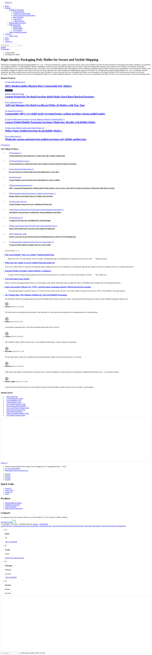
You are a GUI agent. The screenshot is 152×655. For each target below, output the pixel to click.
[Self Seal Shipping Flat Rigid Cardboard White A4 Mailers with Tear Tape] (14, 102)
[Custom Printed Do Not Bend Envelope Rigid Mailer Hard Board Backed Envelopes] (14, 94)
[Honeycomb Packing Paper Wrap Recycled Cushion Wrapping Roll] (33, 226)
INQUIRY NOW (6, 522)
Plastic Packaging (15, 25)
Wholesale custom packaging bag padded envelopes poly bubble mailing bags (45, 139)
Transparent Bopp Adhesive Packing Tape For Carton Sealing (30, 245)
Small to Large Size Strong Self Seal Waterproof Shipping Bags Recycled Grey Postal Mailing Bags (42, 237)
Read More (9, 90)
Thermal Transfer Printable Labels (18, 413)
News (7, 38)
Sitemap (35, 524)
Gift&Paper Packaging (16, 10)
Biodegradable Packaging (17, 23)
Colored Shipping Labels (15, 398)
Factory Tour (13, 36)
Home (7, 6)
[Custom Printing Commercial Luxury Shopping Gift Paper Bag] (18, 201)
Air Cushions (17, 30)
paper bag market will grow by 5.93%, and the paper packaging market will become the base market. (48, 287)
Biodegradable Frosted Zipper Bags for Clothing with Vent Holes (31, 196)
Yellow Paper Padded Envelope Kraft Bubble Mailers (33, 130)
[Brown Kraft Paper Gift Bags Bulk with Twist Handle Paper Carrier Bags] (21, 169)
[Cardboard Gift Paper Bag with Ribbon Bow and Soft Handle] (16, 218)
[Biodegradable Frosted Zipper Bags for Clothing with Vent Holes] (32, 193)
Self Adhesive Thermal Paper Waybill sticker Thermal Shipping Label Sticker (35, 212)
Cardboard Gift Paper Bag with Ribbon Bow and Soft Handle (30, 220)
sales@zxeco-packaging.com (16, 470)
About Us (8, 34)
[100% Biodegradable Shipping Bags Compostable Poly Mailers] (15, 82)
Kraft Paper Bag (18, 12)
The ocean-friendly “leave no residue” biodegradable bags (29, 255)
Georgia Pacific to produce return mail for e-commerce (28, 271)
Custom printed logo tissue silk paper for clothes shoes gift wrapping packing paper (37, 156)
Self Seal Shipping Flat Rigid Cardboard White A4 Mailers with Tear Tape (45, 105)
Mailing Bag (17, 27)
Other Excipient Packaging (18, 32)
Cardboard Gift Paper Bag (21, 13)
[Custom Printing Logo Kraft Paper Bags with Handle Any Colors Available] (15, 177)
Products (8, 8)
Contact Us (8, 41)
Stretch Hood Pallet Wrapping (16, 406)
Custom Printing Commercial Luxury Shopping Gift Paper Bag (30, 204)
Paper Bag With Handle (92, 526)
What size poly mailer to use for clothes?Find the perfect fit (29, 263)
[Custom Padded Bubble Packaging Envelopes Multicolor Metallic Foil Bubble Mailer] (35, 119)
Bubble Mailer (18, 28)
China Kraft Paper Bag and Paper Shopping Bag (68, 526)
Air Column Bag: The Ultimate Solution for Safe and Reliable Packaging (36, 295)
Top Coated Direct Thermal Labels (18, 408)
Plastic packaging (10, 506)
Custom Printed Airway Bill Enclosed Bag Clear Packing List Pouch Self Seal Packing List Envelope (42, 164)
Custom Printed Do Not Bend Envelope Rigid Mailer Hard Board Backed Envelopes (49, 96)
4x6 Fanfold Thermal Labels (16, 415)
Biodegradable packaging (13, 503)
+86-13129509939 (12, 468)
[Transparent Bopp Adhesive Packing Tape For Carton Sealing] (31, 242)
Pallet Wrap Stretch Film (14, 411)
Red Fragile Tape (12, 397)
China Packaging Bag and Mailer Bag (113, 526)
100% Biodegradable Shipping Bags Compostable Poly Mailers (38, 86)
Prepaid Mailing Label (14, 400)
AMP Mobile (43, 524)
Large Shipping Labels (14, 402)
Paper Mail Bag (18, 17)
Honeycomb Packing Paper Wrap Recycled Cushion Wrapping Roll (32, 228)
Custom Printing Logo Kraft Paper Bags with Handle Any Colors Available (34, 180)
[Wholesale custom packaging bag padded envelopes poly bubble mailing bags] (13, 136)
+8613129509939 (11, 577)
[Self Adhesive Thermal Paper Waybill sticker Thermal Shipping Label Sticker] (36, 210)
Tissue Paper (17, 19)
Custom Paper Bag (45, 526)
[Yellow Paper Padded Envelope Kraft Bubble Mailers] (24, 128)
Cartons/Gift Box (19, 21)
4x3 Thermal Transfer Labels (16, 404)
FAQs (7, 40)
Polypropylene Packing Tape (16, 410)
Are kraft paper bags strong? (17, 279)
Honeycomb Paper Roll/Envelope (24, 15)
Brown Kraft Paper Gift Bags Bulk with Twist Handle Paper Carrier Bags (34, 172)
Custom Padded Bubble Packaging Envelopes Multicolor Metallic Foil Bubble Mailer (50, 122)
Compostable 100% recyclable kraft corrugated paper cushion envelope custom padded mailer (55, 113)
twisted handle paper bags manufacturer (25, 526)
